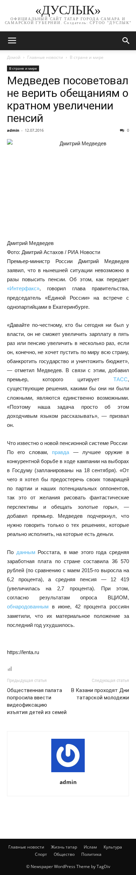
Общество (64, 854)
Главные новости (45, 57)
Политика (91, 854)
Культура (113, 847)
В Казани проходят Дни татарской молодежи (100, 694)
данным (27, 552)
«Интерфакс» (23, 288)
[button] (126, 40)
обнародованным (29, 606)
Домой (14, 57)
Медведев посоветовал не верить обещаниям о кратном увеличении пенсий (67, 99)
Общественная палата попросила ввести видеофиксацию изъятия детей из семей (37, 701)
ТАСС (120, 379)
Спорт (41, 854)
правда (60, 452)
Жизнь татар (64, 847)
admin (13, 130)
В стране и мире (87, 57)
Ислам (90, 847)
